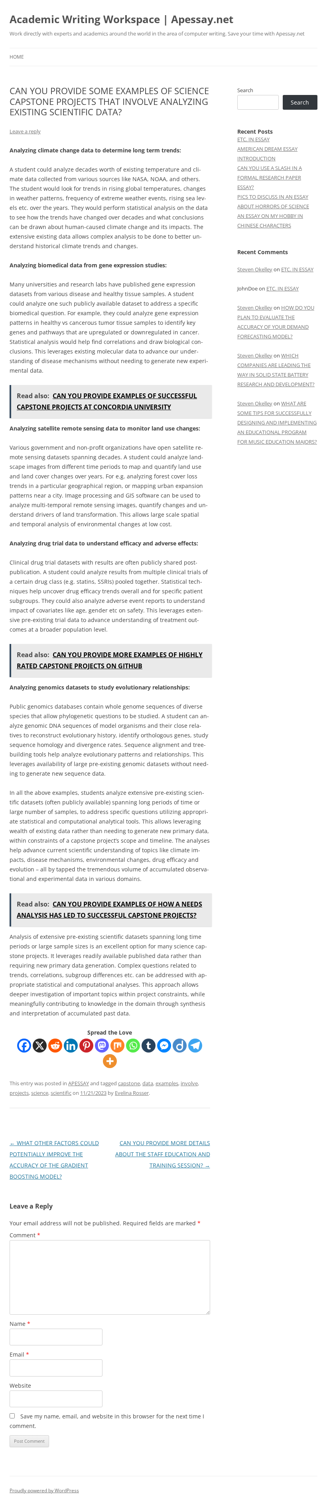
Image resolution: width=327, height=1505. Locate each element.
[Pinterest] (86, 1046)
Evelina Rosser (132, 1092)
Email (19, 1354)
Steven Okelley (254, 269)
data (147, 1083)
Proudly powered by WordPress (44, 1490)
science (39, 1092)
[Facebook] (24, 1046)
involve (189, 1083)
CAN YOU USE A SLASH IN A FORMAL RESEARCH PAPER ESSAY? (269, 177)
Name (20, 1323)
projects (19, 1092)
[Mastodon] (102, 1046)
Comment (25, 1235)
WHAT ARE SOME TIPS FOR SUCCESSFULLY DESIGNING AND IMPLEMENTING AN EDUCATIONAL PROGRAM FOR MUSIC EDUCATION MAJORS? (277, 422)
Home (17, 56)
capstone (129, 1083)
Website (20, 1385)
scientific (61, 1092)
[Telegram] (195, 1046)
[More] (110, 1061)
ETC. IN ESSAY (253, 139)
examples (167, 1083)
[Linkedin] (71, 1046)
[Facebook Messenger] (164, 1046)
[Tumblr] (149, 1046)
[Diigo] (180, 1046)
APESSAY (78, 1083)
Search (245, 90)
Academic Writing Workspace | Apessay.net (121, 19)
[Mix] (117, 1046)
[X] (40, 1046)
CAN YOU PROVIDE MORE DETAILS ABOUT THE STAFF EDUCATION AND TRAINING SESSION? (162, 1154)
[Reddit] (55, 1046)
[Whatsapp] (133, 1046)
